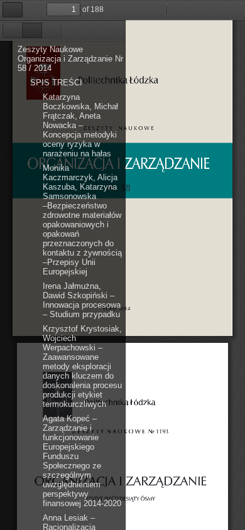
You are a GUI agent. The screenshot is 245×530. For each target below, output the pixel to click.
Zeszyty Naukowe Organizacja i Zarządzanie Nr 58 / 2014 (70, 59)
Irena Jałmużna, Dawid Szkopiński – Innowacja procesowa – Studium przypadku (82, 300)
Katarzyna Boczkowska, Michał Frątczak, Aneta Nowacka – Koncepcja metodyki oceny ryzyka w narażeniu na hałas (80, 125)
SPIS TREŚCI (56, 82)
